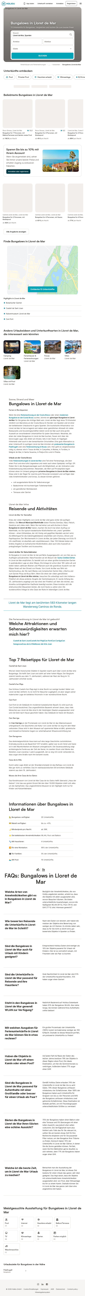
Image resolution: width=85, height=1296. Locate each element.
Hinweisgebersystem (42, 1292)
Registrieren (71, 3)
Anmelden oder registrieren (18, 171)
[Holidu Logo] (12, 4)
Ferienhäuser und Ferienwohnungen (33, 64)
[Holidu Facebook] (47, 1284)
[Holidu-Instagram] (38, 1284)
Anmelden (59, 3)
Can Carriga (57, 641)
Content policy (72, 1289)
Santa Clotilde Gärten (66, 558)
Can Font (48, 641)
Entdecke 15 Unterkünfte (42, 289)
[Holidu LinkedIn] (42, 1284)
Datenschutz (60, 1289)
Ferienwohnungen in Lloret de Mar (27, 461)
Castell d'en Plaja (37, 641)
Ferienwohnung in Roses (36, 447)
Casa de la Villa (28, 644)
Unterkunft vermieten (45, 3)
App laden (30, 3)
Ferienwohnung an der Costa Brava (35, 415)
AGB (52, 1289)
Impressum (44, 1289)
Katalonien (56, 64)
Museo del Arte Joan (43, 644)
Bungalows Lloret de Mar (71, 64)
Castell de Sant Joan (21, 641)
